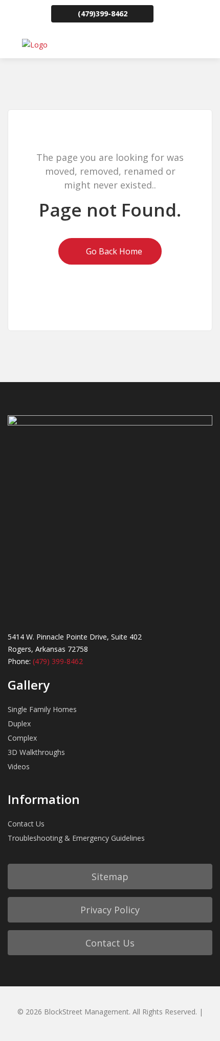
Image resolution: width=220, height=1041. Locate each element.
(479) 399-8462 (58, 661)
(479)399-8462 (102, 13)
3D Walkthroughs (36, 752)
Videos (19, 766)
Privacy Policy (110, 910)
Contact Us (26, 824)
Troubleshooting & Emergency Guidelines (76, 838)
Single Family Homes (42, 709)
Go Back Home (113, 251)
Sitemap (110, 876)
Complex (22, 738)
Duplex (19, 723)
